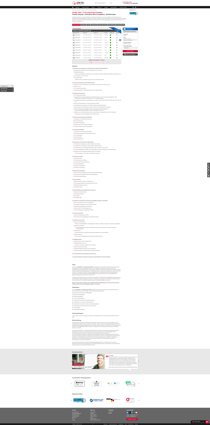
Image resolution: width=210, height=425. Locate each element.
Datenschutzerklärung (113, 424)
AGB (125, 424)
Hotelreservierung (75, 414)
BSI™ (132, 9)
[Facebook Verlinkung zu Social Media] (132, 412)
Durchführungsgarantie (76, 413)
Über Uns (100, 7)
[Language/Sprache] (136, 7)
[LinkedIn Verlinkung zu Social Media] (127, 412)
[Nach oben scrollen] (208, 176)
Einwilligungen (120, 424)
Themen (110, 413)
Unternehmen (93, 412)
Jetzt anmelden (130, 51)
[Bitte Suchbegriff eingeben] (110, 3)
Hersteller (110, 412)
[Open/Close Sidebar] (12, 86)
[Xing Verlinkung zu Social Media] (134, 412)
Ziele (88, 24)
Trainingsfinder (113, 7)
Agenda (84, 24)
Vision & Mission (93, 416)
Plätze (111, 32)
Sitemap (136, 424)
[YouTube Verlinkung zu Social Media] (136, 412)
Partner (91, 417)
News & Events (85, 7)
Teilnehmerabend (75, 416)
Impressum (105, 424)
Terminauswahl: (127, 46)
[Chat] (207, 422)
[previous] (71, 361)
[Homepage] (78, 3)
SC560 (101, 282)
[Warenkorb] (116, 35)
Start (84, 32)
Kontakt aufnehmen (132, 419)
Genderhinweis (130, 424)
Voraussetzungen (102, 24)
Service (93, 7)
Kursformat (75, 32)
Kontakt (106, 7)
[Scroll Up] (92, 424)
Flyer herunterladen (130, 54)
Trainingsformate (75, 412)
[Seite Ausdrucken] (208, 170)
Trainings (77, 7)
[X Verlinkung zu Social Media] (130, 412)
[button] (138, 383)
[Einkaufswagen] (133, 7)
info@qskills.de (133, 416)
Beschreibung (111, 24)
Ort (105, 32)
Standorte (92, 413)
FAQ (73, 418)
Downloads (74, 417)
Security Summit (123, 7)
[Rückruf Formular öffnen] (208, 164)
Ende (95, 32)
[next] (138, 361)
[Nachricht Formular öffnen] (208, 167)
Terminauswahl (76, 24)
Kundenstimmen (120, 24)
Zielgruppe (93, 24)
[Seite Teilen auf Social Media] (208, 173)
